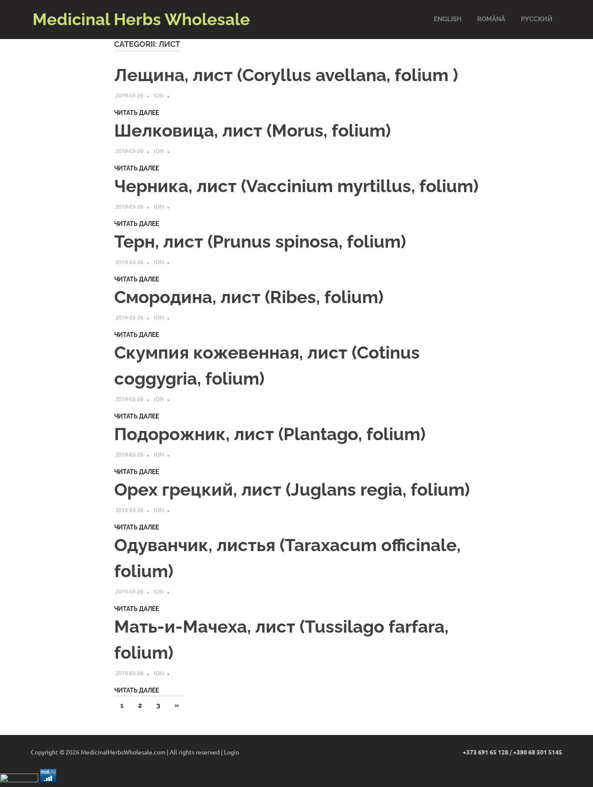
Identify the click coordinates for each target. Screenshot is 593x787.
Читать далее (136, 112)
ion (159, 95)
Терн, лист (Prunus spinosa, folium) (260, 241)
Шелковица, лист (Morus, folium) (252, 130)
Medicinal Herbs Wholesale (141, 19)
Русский (537, 19)
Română (491, 19)
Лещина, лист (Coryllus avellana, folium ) (286, 75)
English (447, 19)
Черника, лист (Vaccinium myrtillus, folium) (296, 186)
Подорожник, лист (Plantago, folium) (269, 434)
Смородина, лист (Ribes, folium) (248, 297)
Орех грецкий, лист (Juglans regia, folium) (292, 489)
